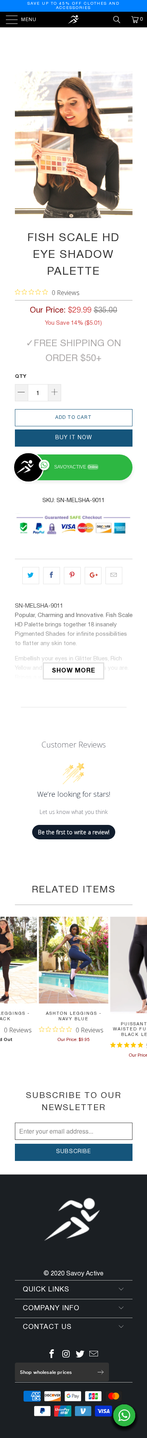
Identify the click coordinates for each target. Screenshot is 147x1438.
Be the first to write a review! (73, 832)
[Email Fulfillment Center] (94, 1355)
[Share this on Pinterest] (72, 575)
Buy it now (73, 437)
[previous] (22, 145)
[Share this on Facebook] (51, 575)
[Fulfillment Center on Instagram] (66, 1355)
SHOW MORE (73, 671)
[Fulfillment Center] (74, 19)
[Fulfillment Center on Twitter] (80, 1355)
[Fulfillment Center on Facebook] (52, 1355)
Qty (20, 376)
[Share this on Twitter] (30, 575)
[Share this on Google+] (93, 575)
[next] (125, 145)
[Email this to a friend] (113, 575)
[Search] (120, 19)
